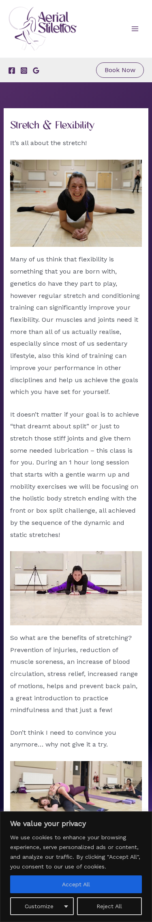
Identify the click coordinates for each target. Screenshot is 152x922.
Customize (39, 906)
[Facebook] (11, 70)
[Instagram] (24, 70)
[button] (120, 70)
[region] (76, 866)
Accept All (76, 884)
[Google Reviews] (36, 70)
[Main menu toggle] (135, 29)
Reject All (109, 906)
